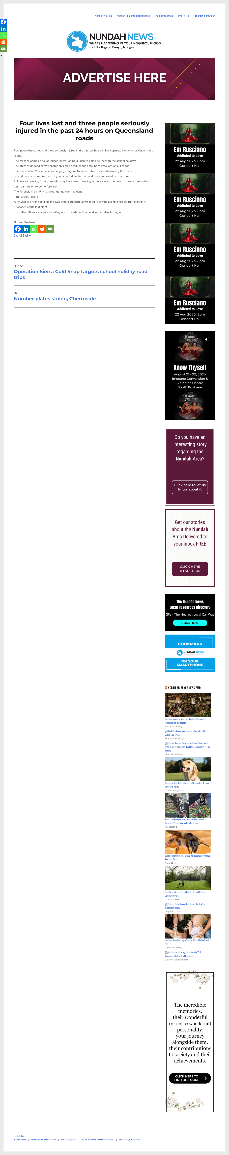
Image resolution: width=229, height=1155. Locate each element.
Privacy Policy (20, 1139)
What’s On (183, 16)
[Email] (50, 229)
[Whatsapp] (34, 229)
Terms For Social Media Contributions (98, 1139)
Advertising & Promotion (129, 1139)
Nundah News (19, 1136)
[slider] (193, 418)
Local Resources (164, 16)
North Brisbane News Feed (184, 688)
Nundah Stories (103, 16)
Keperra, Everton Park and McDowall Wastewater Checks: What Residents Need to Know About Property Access (187, 746)
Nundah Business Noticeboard (133, 16)
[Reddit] (42, 229)
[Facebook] (18, 229)
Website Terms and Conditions (43, 1139)
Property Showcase (204, 16)
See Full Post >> (22, 235)
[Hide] (1, 55)
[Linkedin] (26, 229)
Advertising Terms (68, 1139)
